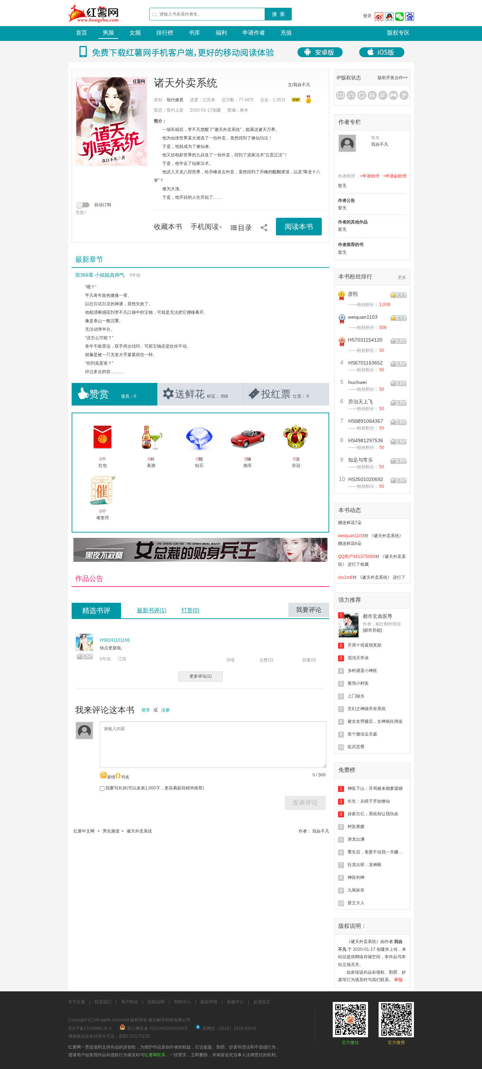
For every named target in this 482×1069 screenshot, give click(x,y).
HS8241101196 (115, 640)
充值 (286, 33)
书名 (125, 777)
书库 (194, 33)
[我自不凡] (347, 143)
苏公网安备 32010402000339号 (157, 1028)
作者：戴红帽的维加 (382, 623)
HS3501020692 (365, 479)
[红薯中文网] (94, 24)
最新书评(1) (151, 610)
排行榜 (164, 33)
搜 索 (278, 14)
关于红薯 (76, 1001)
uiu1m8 (345, 569)
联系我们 (103, 1001)
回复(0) (309, 659)
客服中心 (235, 1001)
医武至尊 (356, 746)
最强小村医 (358, 683)
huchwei (357, 382)
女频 (135, 33)
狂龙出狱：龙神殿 (364, 864)
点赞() (266, 659)
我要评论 (308, 609)
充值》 (82, 212)
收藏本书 (168, 226)
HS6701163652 (365, 363)
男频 (108, 33)
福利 (221, 33)
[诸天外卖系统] (111, 121)
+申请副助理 (394, 176)
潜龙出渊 (356, 839)
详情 (230, 659)
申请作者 (253, 33)
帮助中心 (182, 1001)
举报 (398, 979)
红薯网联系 (154, 1054)
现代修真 (175, 99)
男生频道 (111, 831)
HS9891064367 (365, 421)
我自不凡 (320, 831)
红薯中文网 (84, 831)
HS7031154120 (365, 340)
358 (224, 396)
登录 (367, 15)
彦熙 (353, 294)
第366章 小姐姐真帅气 (100, 275)
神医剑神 (356, 877)
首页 (81, 33)
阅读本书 (299, 226)
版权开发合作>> (393, 77)
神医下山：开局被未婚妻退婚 (375, 788)
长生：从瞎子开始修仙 (369, 801)
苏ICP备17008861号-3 (90, 1028)
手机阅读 (205, 226)
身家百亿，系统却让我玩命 (373, 813)
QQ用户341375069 (356, 548)
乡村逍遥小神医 (362, 670)
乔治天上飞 (360, 401)
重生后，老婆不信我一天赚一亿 (377, 851)
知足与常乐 (360, 460)
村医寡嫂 (356, 826)
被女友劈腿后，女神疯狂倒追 (375, 721)
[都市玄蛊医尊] (348, 625)
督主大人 (356, 902)
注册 (165, 710)
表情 (111, 777)
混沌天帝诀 (358, 657)
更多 (402, 277)
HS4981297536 (365, 440)
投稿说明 (155, 1001)
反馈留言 (261, 1001)
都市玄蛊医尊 (377, 616)
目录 (245, 228)
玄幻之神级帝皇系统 (367, 708)
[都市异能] (372, 630)
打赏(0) (190, 610)
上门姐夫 (356, 695)
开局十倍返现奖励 (364, 645)
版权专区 (398, 33)
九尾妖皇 (356, 890)
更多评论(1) (200, 676)
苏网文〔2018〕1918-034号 (230, 1028)
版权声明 (208, 1001)
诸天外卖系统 (139, 831)
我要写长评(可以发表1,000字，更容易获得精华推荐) (154, 788)
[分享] (263, 225)
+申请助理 (369, 176)
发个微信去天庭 (362, 734)
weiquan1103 (363, 317)
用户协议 (129, 1001)
